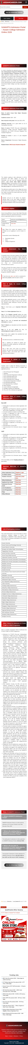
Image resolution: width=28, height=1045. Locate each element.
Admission (7, 21)
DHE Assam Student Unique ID (17, 144)
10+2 (3, 912)
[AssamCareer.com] (14, 1025)
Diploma (7, 912)
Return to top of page (14, 1041)
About (6, 1036)
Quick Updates (7, 18)
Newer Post (3, 907)
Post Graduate (16, 912)
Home (2, 21)
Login (22, 472)
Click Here (13, 223)
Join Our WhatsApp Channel (14, 12)
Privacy (21, 1036)
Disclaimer (16, 1036)
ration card (12, 276)
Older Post (25, 907)
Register (18, 472)
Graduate (11, 912)
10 (1, 912)
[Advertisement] (14, 49)
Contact (10, 1036)
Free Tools (21, 18)
